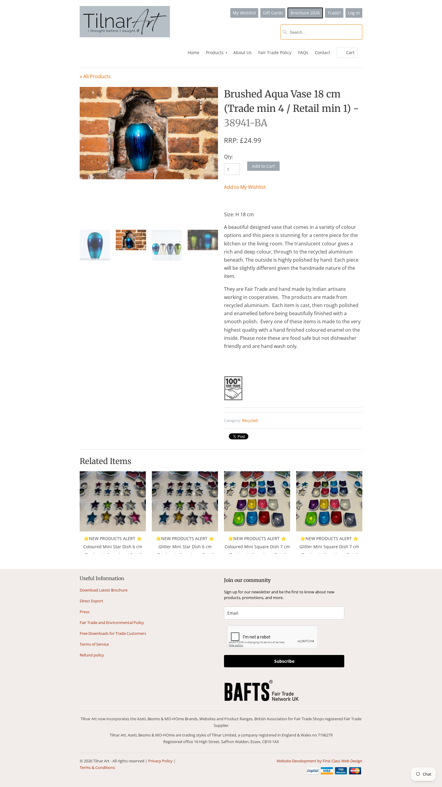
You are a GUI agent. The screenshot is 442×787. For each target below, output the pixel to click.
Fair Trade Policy (274, 52)
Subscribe (284, 661)
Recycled (250, 420)
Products (216, 52)
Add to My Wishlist (245, 187)
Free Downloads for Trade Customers (113, 633)
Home (193, 52)
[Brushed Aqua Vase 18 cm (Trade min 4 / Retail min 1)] (149, 133)
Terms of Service (94, 644)
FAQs (303, 52)
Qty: (228, 156)
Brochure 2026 (305, 13)
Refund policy (92, 655)
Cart (350, 52)
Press (84, 611)
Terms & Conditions (97, 767)
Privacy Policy (160, 761)
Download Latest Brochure (103, 590)
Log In (354, 13)
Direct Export (91, 601)
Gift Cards (273, 13)
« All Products (95, 76)
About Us (242, 52)
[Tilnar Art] (125, 22)
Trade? (334, 13)
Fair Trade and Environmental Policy (112, 622)
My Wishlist (244, 13)
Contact (322, 52)
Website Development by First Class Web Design (319, 761)
